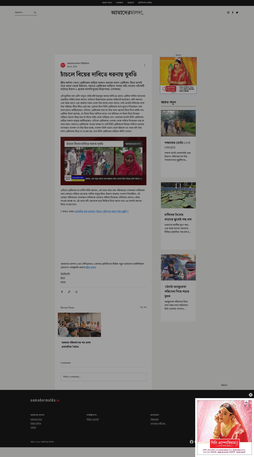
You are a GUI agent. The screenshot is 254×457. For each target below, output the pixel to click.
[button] (251, 395)
